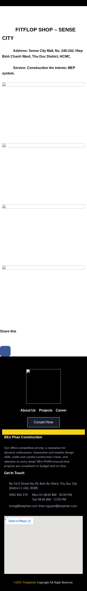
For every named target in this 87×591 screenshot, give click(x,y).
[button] (43, 422)
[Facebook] (5, 351)
